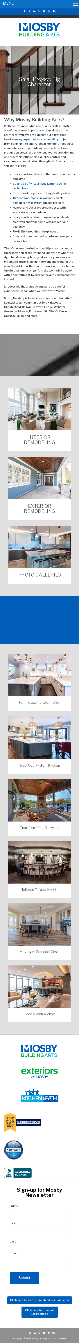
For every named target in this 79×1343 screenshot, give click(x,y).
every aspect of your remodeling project (42, 139)
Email (13, 1253)
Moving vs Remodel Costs (40, 952)
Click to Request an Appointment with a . (39, 354)
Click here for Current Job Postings (39, 1312)
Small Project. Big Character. (39, 81)
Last (13, 1241)
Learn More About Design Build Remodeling (39, 631)
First (13, 1223)
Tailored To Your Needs (39, 890)
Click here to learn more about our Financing (39, 1300)
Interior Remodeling (39, 439)
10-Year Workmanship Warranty (34, 198)
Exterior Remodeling (39, 508)
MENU (8, 3)
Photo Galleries (39, 575)
